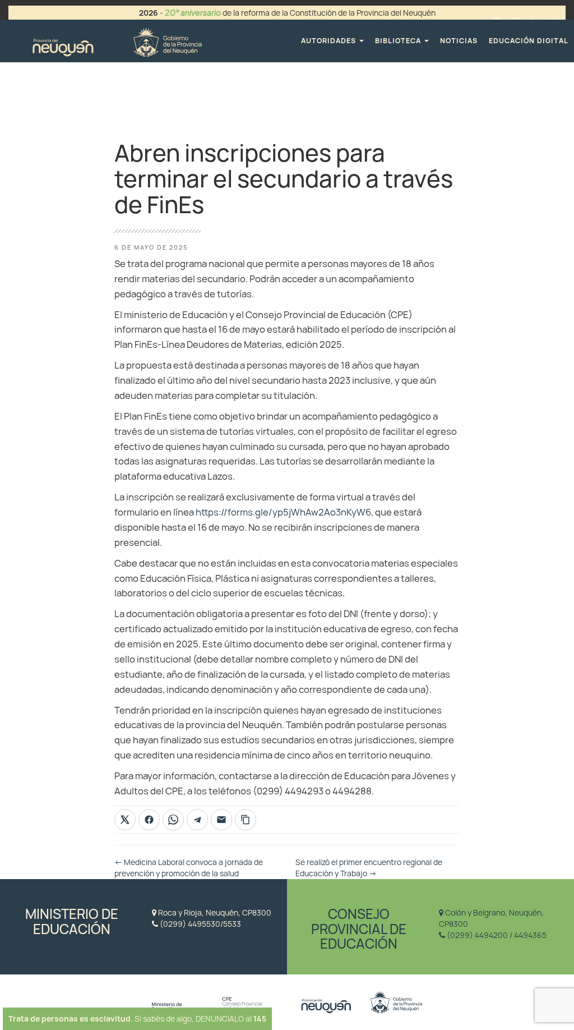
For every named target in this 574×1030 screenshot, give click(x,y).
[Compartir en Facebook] (149, 819)
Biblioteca (399, 40)
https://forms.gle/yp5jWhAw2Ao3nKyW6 (283, 512)
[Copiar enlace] (245, 819)
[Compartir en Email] (221, 819)
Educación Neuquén (117, 41)
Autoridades (329, 40)
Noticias (459, 40)
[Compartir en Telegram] (197, 819)
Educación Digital (528, 40)
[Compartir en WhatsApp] (173, 819)
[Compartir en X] (125, 819)
